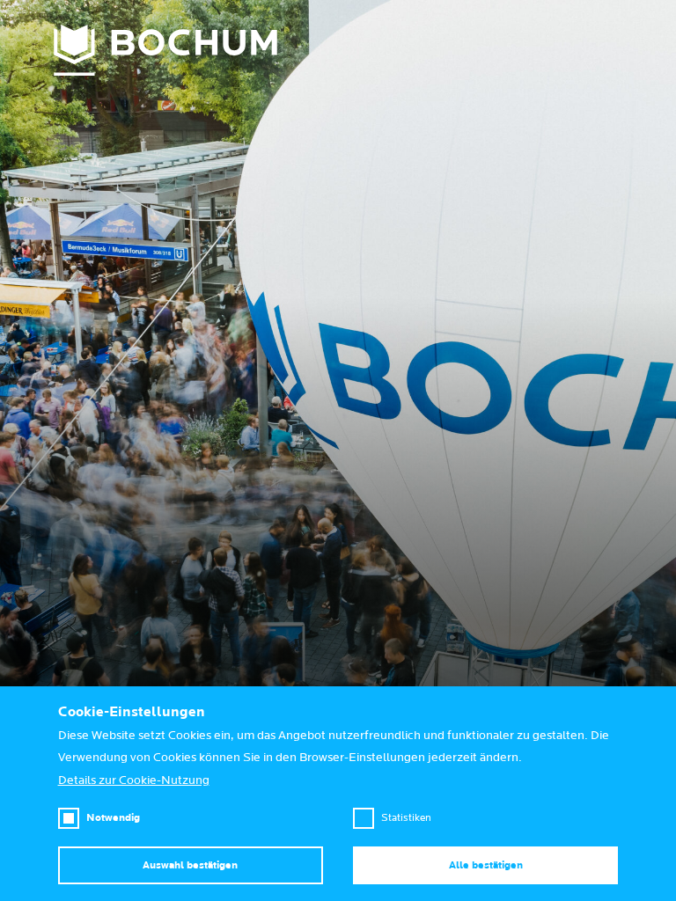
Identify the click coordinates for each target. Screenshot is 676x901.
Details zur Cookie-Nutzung (133, 780)
